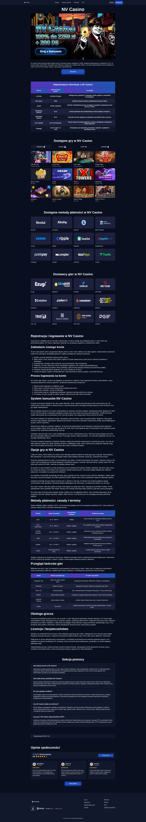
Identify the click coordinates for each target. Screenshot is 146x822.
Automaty (104, 146)
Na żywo (61, 146)
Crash (82, 146)
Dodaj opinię (105, 755)
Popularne (40, 146)
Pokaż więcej (73, 783)
